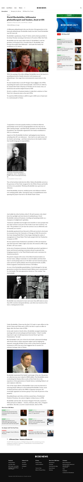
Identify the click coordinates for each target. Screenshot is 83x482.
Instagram (24, 466)
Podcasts (51, 464)
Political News (11, 462)
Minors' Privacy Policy (40, 470)
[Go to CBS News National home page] (41, 8)
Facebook (24, 464)
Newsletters (51, 462)
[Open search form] (80, 7)
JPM (36, 83)
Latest (3, 7)
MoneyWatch (5, 11)
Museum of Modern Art (26, 439)
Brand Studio (52, 468)
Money (8, 14)
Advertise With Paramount (68, 464)
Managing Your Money (16, 11)
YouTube (24, 462)
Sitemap (51, 470)
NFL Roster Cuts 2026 (13, 466)
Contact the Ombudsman (68, 472)
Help (64, 468)
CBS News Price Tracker (28, 11)
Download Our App (53, 466)
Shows (20, 7)
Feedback (65, 470)
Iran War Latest (11, 464)
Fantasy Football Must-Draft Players (13, 468)
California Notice (39, 464)
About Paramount (66, 462)
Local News (9, 7)
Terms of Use (38, 468)
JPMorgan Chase (14, 439)
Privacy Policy (39, 462)
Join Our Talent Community (66, 466)
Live (15, 8)
